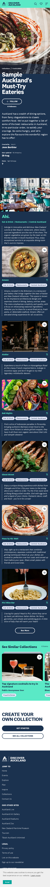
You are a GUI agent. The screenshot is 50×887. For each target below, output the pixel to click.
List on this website (10, 857)
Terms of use (7, 853)
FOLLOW (13, 101)
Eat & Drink (7, 222)
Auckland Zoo (8, 823)
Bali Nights (7, 413)
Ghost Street (8, 474)
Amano (5, 280)
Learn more (35, 875)
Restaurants (21, 222)
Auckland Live (8, 809)
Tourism (5, 833)
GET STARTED (23, 728)
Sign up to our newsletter (13, 862)
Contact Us (7, 799)
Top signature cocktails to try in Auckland (20, 685)
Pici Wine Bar (8, 602)
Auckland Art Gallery (11, 814)
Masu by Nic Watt (10, 538)
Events (5, 775)
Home (4, 770)
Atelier (5, 354)
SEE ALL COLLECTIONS (23, 736)
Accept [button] (7, 882)
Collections (6, 69)
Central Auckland (37, 222)
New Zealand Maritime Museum (15, 828)
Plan (4, 784)
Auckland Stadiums (10, 819)
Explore (5, 780)
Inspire (5, 789)
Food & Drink (16, 69)
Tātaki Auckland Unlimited (13, 837)
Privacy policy (8, 848)
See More (25, 630)
